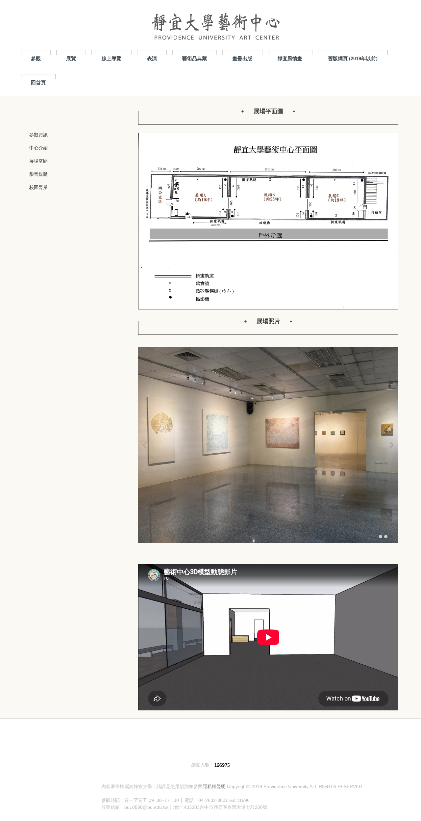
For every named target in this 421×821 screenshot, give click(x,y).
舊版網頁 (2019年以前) (353, 58)
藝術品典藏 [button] (194, 58)
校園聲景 (38, 187)
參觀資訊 (38, 134)
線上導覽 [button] (111, 58)
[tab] (380, 536)
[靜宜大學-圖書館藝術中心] (215, 23)
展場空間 (38, 161)
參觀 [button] (36, 58)
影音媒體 (38, 174)
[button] (146, 445)
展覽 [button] (71, 58)
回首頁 (38, 82)
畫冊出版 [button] (242, 58)
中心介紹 (38, 147)
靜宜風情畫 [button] (290, 58)
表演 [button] (152, 58)
